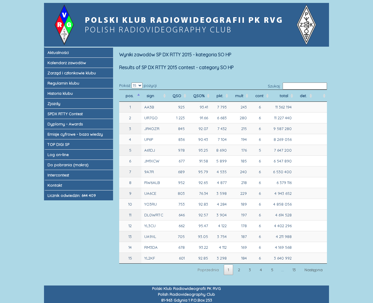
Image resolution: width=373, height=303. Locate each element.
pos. (130, 95)
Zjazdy (53, 103)
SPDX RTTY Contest (65, 113)
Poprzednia (208, 269)
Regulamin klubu (63, 83)
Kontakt (54, 185)
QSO (177, 95)
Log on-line (58, 154)
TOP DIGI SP (58, 144)
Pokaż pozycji (138, 85)
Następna (314, 269)
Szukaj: (274, 86)
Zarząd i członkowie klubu (71, 73)
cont (260, 95)
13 (294, 269)
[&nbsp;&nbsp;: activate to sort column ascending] (320, 96)
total (284, 95)
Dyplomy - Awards (65, 124)
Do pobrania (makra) (68, 164)
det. (304, 95)
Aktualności (58, 52)
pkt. (220, 95)
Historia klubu (60, 93)
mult (239, 95)
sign (151, 95)
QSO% (199, 95)
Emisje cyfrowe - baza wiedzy (75, 134)
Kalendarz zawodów (66, 62)
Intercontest (58, 175)
